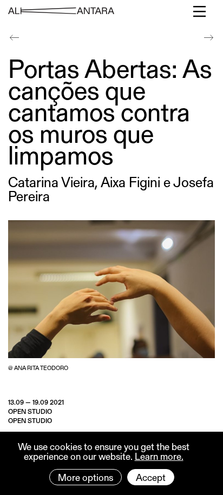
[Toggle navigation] (200, 11)
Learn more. (159, 456)
